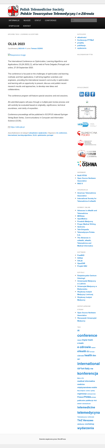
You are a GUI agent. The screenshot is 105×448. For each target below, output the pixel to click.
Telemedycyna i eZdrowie (85, 417)
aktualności (33, 133)
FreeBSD (80, 255)
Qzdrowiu (81, 226)
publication (81, 400)
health (88, 355)
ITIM (91, 369)
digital (79, 340)
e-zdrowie (84, 347)
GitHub (80, 258)
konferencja (87, 373)
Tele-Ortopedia (83, 229)
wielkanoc (81, 424)
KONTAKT (27, 26)
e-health (80, 343)
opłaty (93, 391)
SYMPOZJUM (14, 26)
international (12, 135)
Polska (87, 396)
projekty (80, 42)
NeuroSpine (81, 391)
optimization (42, 135)
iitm (94, 355)
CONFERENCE (50, 20)
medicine (81, 384)
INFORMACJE (14, 20)
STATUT (38, 20)
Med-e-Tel (80, 378)
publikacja (89, 400)
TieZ (79, 420)
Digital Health (87, 340)
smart (79, 403)
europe (92, 352)
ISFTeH (81, 368)
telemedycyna (88, 412)
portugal (50, 135)
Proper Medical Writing (86, 224)
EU (88, 351)
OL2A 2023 (16, 43)
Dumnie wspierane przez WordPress (52, 439)
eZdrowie (80, 355)
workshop (89, 423)
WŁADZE (27, 20)
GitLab (80, 260)
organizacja (82, 393)
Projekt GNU (82, 266)
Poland (80, 397)
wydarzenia (42, 133)
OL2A (35, 135)
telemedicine (86, 407)
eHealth (81, 351)
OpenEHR (81, 263)
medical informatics (86, 381)
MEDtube (81, 216)
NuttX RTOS (82, 175)
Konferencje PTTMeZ (85, 40)
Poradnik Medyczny (85, 221)
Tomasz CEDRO (37, 48)
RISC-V (80, 183)
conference (63, 133)
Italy (87, 368)
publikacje (81, 45)
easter (93, 347)
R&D (95, 400)
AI (57, 133)
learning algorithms (25, 135)
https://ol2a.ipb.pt (17, 127)
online (88, 391)
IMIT (78, 359)
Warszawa (88, 420)
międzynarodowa (84, 387)
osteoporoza (91, 394)
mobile (94, 387)
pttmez (93, 397)
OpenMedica (82, 218)
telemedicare (86, 403)
